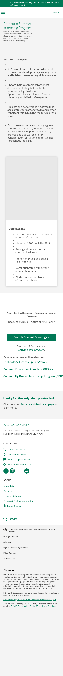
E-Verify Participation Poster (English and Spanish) (33, 606)
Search (13, 518)
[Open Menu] (3, 12)
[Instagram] (12, 471)
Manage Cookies (10, 537)
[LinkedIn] (26, 471)
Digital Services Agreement (15, 548)
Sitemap (7, 542)
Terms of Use (9, 559)
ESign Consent (10, 553)
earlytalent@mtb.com (31, 350)
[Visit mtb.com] (31, 12)
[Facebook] (6, 471)
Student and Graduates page (37, 404)
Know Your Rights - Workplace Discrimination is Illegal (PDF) (30, 599)
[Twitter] (19, 471)
